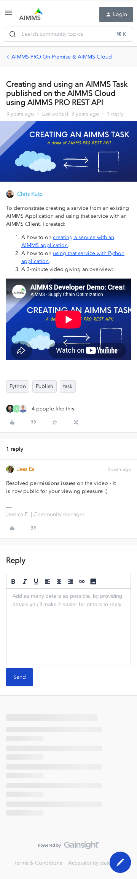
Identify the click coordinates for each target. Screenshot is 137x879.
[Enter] (12, 34)
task (67, 386)
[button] (8, 16)
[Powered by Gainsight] (68, 847)
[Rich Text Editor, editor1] (68, 627)
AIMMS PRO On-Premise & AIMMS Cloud (61, 57)
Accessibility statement (95, 863)
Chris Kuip (30, 194)
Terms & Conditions (38, 863)
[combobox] (68, 34)
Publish (44, 386)
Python (18, 386)
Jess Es (25, 469)
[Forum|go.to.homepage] (31, 14)
